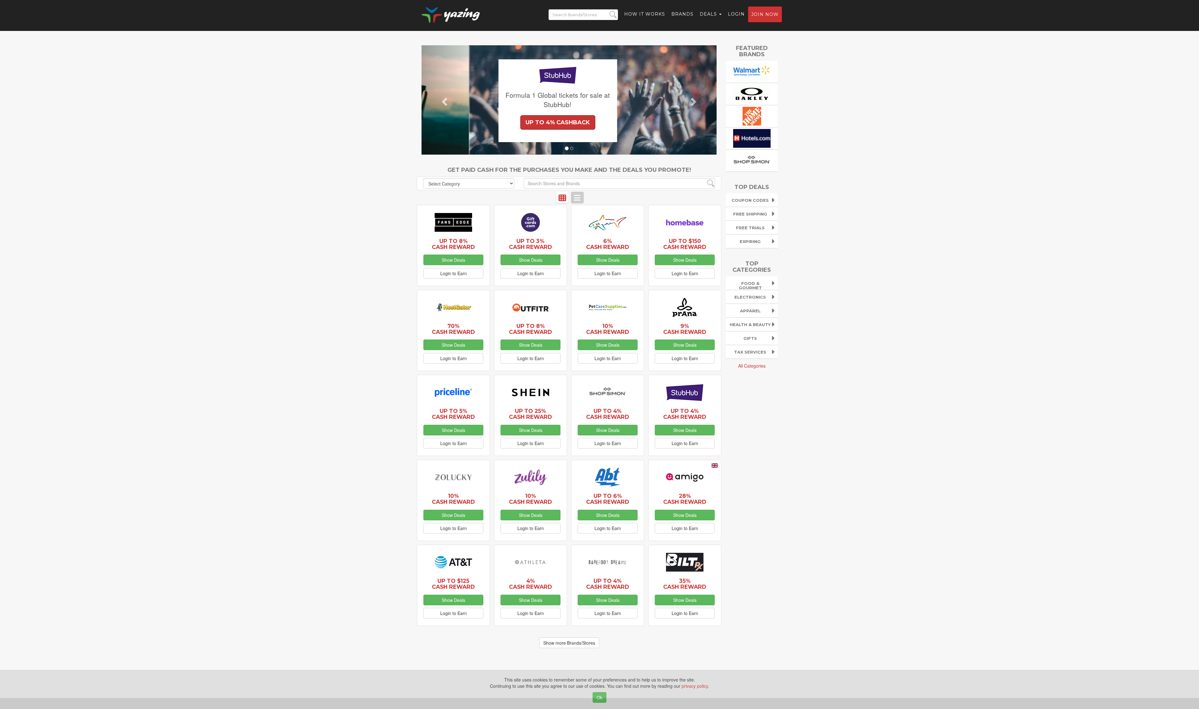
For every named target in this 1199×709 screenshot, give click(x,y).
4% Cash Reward (530, 584)
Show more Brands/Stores (569, 643)
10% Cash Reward (607, 329)
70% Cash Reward (453, 329)
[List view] (577, 197)
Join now (765, 14)
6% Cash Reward (607, 244)
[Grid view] (562, 197)
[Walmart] (752, 71)
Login (736, 14)
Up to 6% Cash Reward (607, 499)
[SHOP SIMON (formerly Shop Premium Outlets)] (752, 159)
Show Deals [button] (453, 260)
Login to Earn (453, 273)
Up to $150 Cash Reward (684, 244)
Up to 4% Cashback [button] (510, 122)
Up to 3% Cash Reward (530, 244)
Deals (709, 14)
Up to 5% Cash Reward (453, 414)
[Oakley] (752, 93)
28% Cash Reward (684, 499)
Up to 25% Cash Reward (530, 414)
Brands (682, 14)
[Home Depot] (752, 115)
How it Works (644, 14)
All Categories (752, 366)
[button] (444, 100)
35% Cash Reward (684, 584)
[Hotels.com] (752, 137)
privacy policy (695, 686)
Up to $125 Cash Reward (453, 584)
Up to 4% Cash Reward (607, 414)
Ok (599, 697)
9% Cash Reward (684, 329)
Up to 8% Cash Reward (453, 244)
